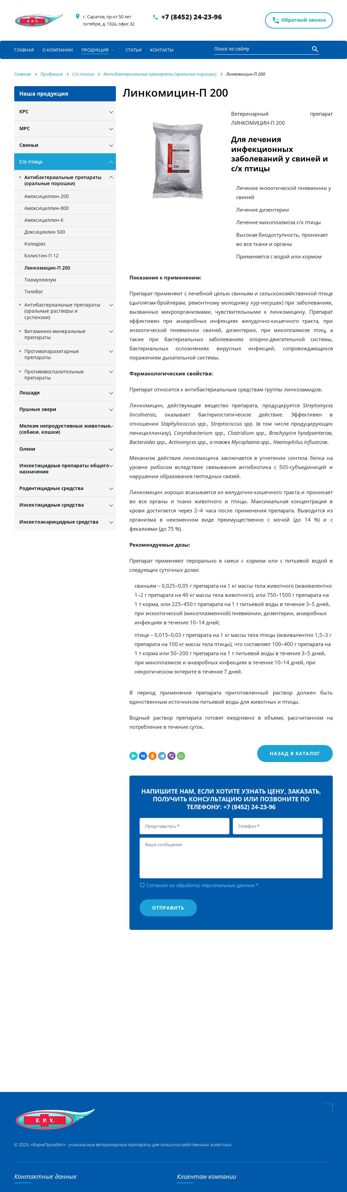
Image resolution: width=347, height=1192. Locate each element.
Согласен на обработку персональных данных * (199, 885)
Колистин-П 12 (41, 255)
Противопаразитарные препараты (51, 354)
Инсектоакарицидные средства (58, 522)
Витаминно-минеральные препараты (54, 334)
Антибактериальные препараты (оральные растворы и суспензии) (62, 310)
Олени (27, 449)
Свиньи (28, 145)
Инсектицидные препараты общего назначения (64, 468)
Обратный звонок (299, 20)
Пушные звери (37, 409)
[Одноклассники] (152, 756)
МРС (24, 128)
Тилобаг (33, 291)
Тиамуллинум (40, 279)
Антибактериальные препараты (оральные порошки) (62, 180)
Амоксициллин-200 (46, 196)
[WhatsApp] (181, 756)
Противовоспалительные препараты (54, 374)
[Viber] (171, 756)
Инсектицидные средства (51, 505)
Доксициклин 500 (44, 232)
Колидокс (35, 243)
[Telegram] (162, 756)
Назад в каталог (295, 753)
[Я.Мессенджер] (133, 756)
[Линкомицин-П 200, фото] (180, 161)
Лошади (29, 392)
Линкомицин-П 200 (47, 268)
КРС (23, 111)
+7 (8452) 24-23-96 (191, 16)
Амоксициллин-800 (46, 208)
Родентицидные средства (51, 488)
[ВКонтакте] (143, 756)
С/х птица (30, 161)
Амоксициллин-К (44, 220)
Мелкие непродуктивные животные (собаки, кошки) (64, 429)
